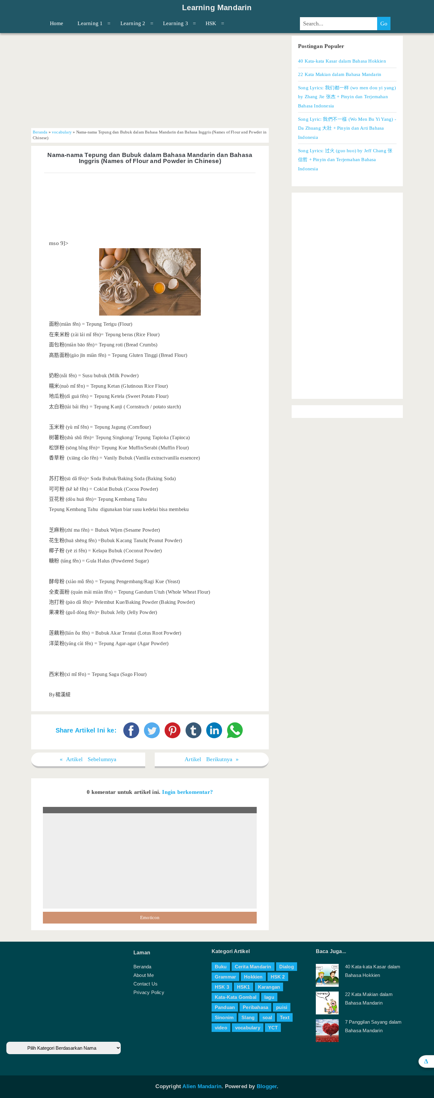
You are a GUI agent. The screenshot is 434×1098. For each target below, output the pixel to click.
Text (284, 1017)
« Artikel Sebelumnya (88, 759)
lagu (269, 997)
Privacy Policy (148, 992)
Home (57, 23)
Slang (247, 1017)
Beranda (40, 132)
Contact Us (145, 983)
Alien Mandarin (201, 1086)
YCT (273, 1027)
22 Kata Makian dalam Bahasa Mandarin (339, 74)
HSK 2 (278, 976)
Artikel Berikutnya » (212, 759)
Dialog (286, 966)
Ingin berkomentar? (187, 792)
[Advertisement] (150, 80)
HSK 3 (222, 987)
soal (267, 1017)
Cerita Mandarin (253, 966)
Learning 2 (133, 23)
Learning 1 (90, 23)
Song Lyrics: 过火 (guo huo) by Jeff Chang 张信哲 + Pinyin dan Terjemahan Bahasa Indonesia (345, 159)
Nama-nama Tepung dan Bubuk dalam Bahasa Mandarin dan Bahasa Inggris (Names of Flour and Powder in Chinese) (149, 158)
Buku (221, 966)
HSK (211, 23)
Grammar (225, 976)
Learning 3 (175, 23)
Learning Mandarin (217, 7)
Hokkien (253, 976)
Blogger (267, 1086)
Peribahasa (255, 1007)
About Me (143, 975)
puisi (281, 1007)
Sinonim (224, 1017)
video (221, 1027)
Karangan (269, 987)
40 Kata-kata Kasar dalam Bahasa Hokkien (342, 61)
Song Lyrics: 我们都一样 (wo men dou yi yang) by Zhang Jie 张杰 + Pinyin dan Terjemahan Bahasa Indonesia (347, 96)
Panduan (225, 1007)
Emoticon (150, 917)
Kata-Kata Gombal (235, 997)
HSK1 (243, 987)
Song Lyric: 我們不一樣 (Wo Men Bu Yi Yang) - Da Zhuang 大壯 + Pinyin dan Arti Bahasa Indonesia (347, 128)
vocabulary (62, 132)
